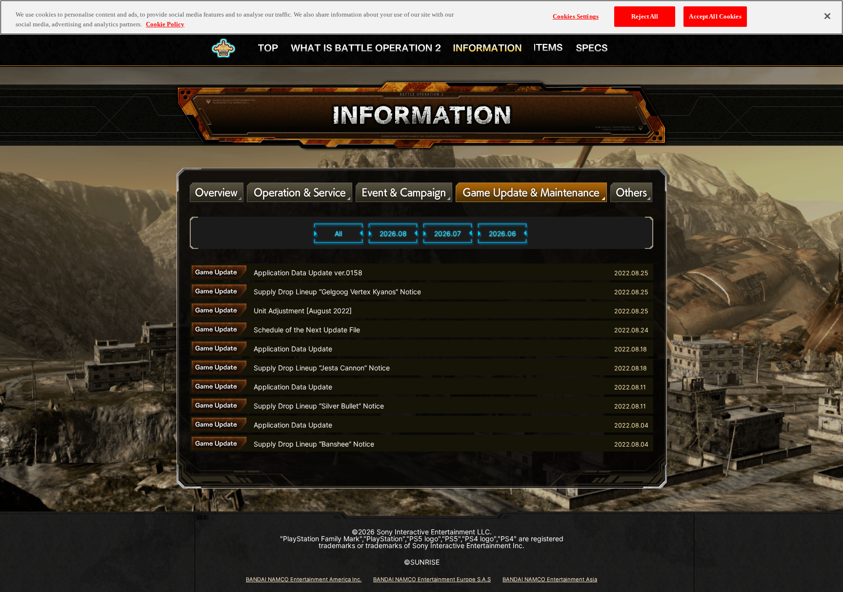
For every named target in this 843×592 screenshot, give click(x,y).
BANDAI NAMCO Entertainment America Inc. (303, 579)
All (338, 233)
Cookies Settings (576, 16)
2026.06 (502, 233)
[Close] (827, 16)
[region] (421, 17)
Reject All (644, 16)
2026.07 (447, 233)
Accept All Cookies (715, 16)
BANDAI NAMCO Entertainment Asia (549, 579)
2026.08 (393, 233)
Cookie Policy (165, 24)
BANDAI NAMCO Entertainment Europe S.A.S (432, 579)
